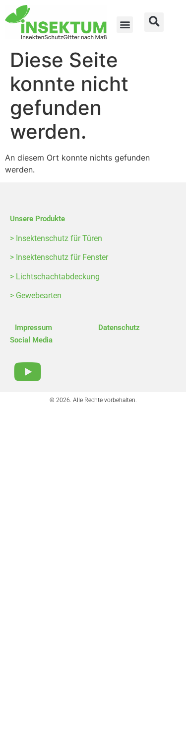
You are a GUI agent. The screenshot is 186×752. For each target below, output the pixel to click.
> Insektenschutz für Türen (56, 238)
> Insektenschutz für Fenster (59, 257)
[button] (125, 24)
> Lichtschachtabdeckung (55, 276)
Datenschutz (119, 327)
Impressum (33, 327)
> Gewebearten (36, 295)
